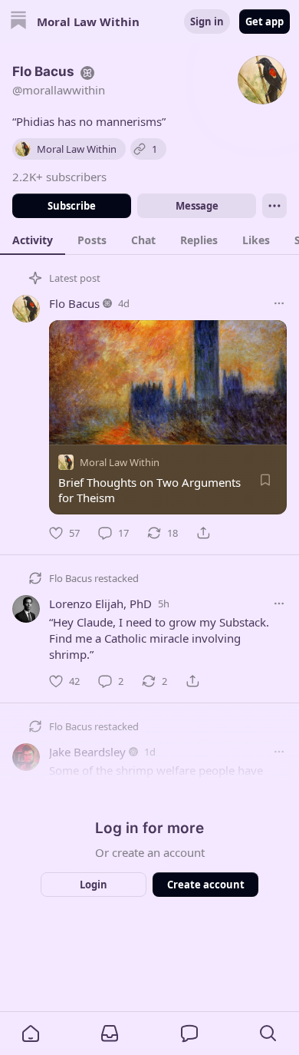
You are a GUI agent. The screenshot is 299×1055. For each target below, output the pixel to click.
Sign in (207, 21)
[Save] (265, 480)
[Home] (18, 22)
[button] (30, 1033)
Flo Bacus (74, 303)
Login (93, 884)
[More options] (279, 303)
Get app (264, 21)
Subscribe (72, 206)
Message (197, 206)
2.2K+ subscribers (59, 176)
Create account (206, 884)
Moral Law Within (119, 462)
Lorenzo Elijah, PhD (100, 603)
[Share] (203, 533)
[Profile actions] (274, 205)
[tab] (32, 239)
